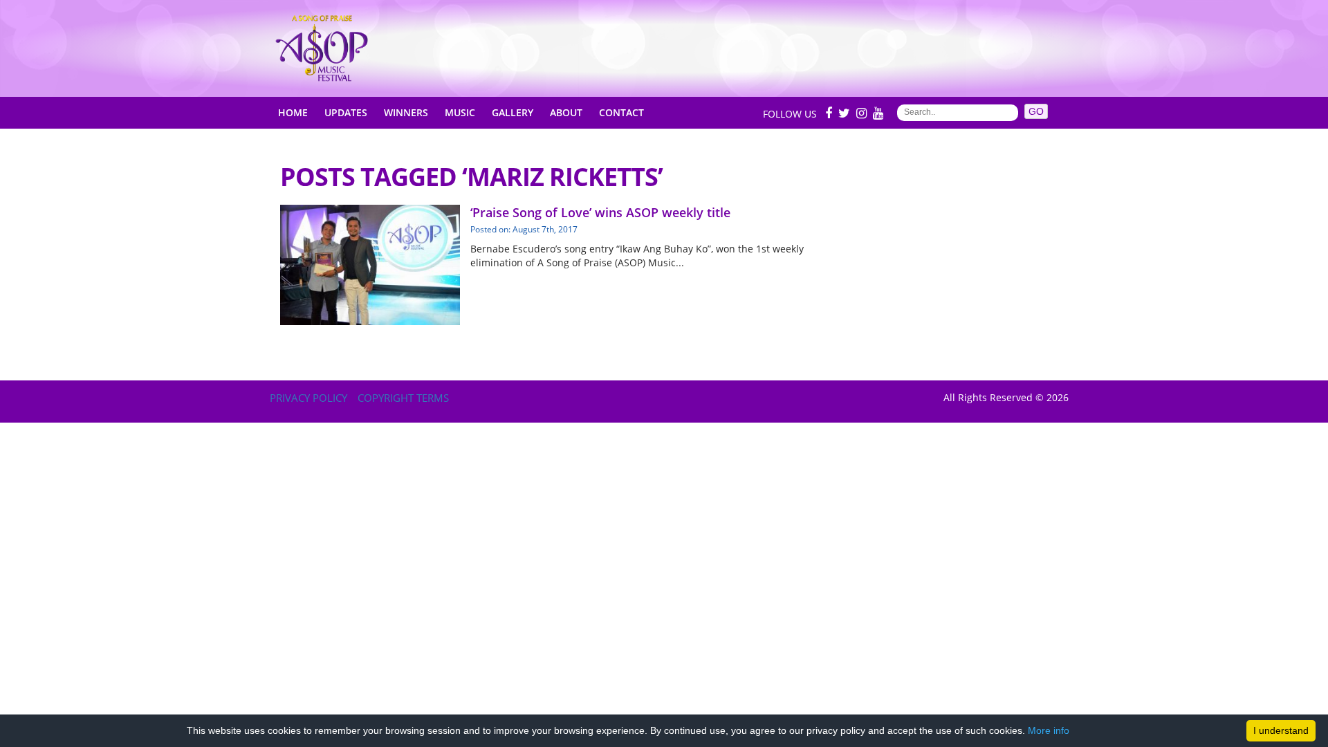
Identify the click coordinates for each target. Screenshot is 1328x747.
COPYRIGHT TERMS (403, 398)
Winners (406, 112)
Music (460, 112)
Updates (345, 112)
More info (1048, 730)
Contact (621, 112)
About (566, 112)
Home (293, 112)
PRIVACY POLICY (308, 398)
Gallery (512, 112)
